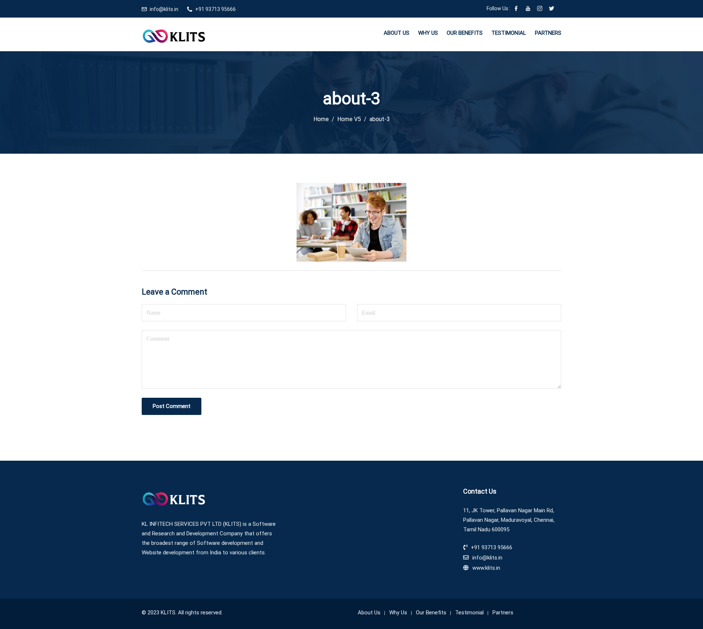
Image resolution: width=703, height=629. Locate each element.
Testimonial (508, 33)
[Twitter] (551, 9)
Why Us (428, 33)
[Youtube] (528, 9)
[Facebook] (516, 9)
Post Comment (171, 406)
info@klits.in (164, 9)
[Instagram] (539, 9)
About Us (396, 33)
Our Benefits (465, 33)
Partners (548, 33)
